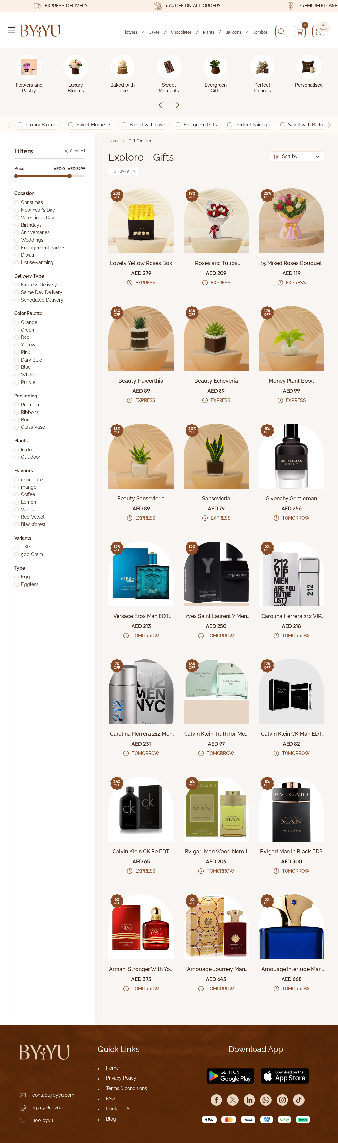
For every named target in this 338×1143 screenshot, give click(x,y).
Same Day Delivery (41, 292)
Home (113, 141)
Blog (111, 1119)
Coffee (28, 494)
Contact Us (118, 1108)
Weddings (32, 240)
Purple (28, 382)
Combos (260, 32)
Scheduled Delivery (42, 300)
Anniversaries (35, 232)
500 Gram (32, 554)
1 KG (25, 546)
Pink (25, 352)
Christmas (32, 202)
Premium (31, 404)
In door (28, 449)
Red (25, 337)
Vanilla (28, 509)
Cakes (154, 32)
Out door (30, 457)
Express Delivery (39, 284)
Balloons (233, 32)
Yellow (28, 344)
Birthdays (31, 225)
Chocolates (181, 32)
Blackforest (33, 524)
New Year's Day (38, 210)
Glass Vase (33, 427)
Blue (26, 367)
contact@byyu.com (53, 1095)
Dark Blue (31, 360)
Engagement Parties (43, 247)
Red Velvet (33, 517)
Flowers (130, 32)
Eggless (30, 584)
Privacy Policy (121, 1078)
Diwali (27, 255)
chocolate (32, 479)
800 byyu (42, 1120)
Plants (208, 32)
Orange (29, 322)
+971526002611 (48, 1107)
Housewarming (37, 262)
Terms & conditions (126, 1088)
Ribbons (30, 412)
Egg (25, 576)
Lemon (28, 502)
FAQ (110, 1098)
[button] (329, 125)
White (27, 374)
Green (27, 330)
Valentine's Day (37, 217)
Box (25, 419)
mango (28, 487)
